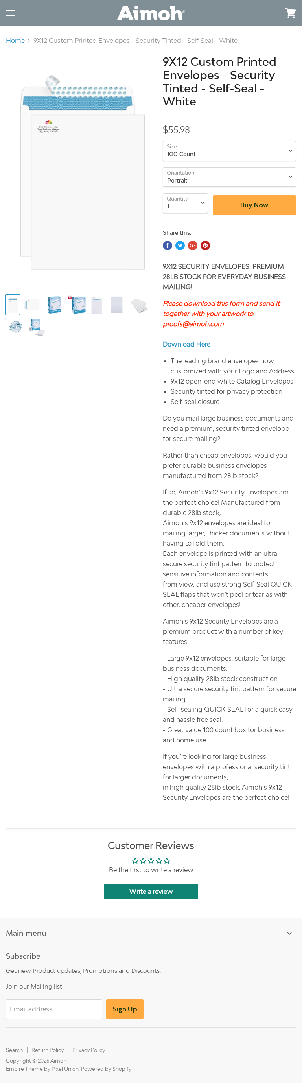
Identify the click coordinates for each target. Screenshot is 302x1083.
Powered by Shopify (106, 1069)
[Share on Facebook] (167, 245)
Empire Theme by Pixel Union (42, 1069)
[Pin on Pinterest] (205, 245)
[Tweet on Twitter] (180, 245)
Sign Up (124, 1009)
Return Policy (47, 1050)
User (268, 12)
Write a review (151, 891)
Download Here (186, 344)
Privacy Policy (88, 1050)
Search (14, 1050)
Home (15, 40)
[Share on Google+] (192, 245)
